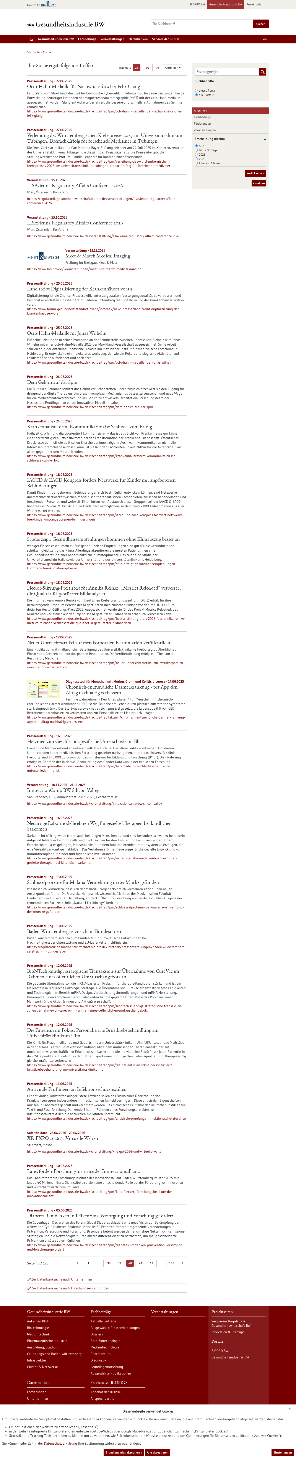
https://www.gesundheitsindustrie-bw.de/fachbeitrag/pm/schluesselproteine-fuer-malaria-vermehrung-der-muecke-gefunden (105, 909)
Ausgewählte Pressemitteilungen (115, 1327)
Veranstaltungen (112, 39)
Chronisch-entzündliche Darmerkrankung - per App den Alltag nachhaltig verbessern (122, 690)
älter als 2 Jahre (209, 163)
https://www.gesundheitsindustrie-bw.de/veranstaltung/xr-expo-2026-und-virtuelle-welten (95, 1151)
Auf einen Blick (38, 1321)
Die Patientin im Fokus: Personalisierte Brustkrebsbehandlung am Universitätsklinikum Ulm (93, 1033)
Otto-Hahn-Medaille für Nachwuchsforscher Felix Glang (83, 87)
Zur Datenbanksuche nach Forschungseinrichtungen (70, 1288)
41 (140, 1263)
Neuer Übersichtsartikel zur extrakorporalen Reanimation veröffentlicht (99, 643)
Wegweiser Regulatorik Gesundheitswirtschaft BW (230, 1323)
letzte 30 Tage (208, 150)
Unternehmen (37, 1398)
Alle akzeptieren (157, 1452)
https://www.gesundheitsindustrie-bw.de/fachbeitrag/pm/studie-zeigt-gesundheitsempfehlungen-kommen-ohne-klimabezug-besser (101, 566)
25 (137, 68)
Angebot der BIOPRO (106, 1392)
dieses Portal (207, 90)
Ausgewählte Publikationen (111, 1373)
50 (148, 68)
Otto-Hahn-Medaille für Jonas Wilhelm (67, 333)
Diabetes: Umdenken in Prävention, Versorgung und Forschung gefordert (100, 1216)
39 (119, 1263)
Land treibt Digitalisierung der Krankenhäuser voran (79, 289)
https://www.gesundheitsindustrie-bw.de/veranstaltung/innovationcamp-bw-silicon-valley (94, 803)
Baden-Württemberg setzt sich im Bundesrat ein (75, 932)
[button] (263, 139)
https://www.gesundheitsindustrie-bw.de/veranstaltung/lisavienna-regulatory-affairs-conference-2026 (103, 236)
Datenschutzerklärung (60, 1443)
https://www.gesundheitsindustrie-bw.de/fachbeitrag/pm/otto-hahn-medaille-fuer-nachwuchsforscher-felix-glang (104, 113)
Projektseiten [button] (255, 4)
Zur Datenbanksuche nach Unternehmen (61, 1279)
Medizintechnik (38, 1334)
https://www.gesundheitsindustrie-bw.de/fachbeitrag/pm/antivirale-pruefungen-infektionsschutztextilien (106, 1118)
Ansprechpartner (103, 1398)
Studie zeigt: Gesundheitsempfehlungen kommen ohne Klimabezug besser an (103, 539)
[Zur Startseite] (67, 24)
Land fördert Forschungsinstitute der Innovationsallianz (83, 1171)
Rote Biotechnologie (105, 1340)
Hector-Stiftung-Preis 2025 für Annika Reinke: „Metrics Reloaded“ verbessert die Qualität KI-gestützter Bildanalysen (104, 591)
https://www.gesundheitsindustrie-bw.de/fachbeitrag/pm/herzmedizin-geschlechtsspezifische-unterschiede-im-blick (98, 768)
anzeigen (259, 183)
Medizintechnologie (105, 1347)
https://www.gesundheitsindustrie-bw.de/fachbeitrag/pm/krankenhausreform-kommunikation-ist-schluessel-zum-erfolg (101, 458)
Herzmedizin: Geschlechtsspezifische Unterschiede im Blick (85, 742)
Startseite (33, 52)
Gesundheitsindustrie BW (225, 4)
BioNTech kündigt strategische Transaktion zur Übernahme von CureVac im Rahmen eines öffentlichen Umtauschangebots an (103, 974)
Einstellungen (282, 1452)
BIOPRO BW (197, 4)
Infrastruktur (36, 1360)
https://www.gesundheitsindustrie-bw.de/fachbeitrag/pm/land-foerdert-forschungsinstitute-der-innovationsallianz (100, 1193)
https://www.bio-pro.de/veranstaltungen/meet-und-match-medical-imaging (84, 269)
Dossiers (97, 1334)
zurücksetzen (255, 173)
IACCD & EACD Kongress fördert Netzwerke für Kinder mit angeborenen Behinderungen (101, 483)
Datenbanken (138, 39)
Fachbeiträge (87, 39)
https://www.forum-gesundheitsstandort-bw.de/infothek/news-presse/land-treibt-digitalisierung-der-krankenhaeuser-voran (103, 311)
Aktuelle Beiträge (103, 1321)
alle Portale (206, 95)
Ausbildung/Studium (43, 1347)
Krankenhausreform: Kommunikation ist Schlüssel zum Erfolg (89, 427)
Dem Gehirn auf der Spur (52, 382)
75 (159, 68)
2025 (202, 159)
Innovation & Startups (227, 1332)
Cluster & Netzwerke (42, 1367)
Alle (201, 146)
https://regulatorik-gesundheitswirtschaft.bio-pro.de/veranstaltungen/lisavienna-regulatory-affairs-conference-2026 (101, 200)
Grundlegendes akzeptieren (124, 1452)
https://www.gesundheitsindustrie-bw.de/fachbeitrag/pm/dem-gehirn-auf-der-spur (90, 407)
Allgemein (200, 110)
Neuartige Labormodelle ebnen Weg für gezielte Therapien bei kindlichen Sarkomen (99, 826)
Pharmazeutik (101, 1354)
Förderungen (202, 123)
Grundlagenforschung (107, 1367)
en (265, 39)
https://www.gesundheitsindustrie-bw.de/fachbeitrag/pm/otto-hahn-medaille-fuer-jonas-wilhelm (100, 362)
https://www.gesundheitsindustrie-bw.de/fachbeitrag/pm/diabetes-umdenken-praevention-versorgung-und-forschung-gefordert (105, 1247)
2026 (202, 155)
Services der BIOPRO (166, 39)
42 (151, 1263)
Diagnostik (98, 1360)
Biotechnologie (38, 1327)
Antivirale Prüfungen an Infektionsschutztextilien (77, 1089)
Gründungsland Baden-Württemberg (54, 1354)
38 (109, 1263)
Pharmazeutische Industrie (47, 1340)
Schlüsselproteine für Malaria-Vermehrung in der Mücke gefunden (93, 882)
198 (171, 1263)
